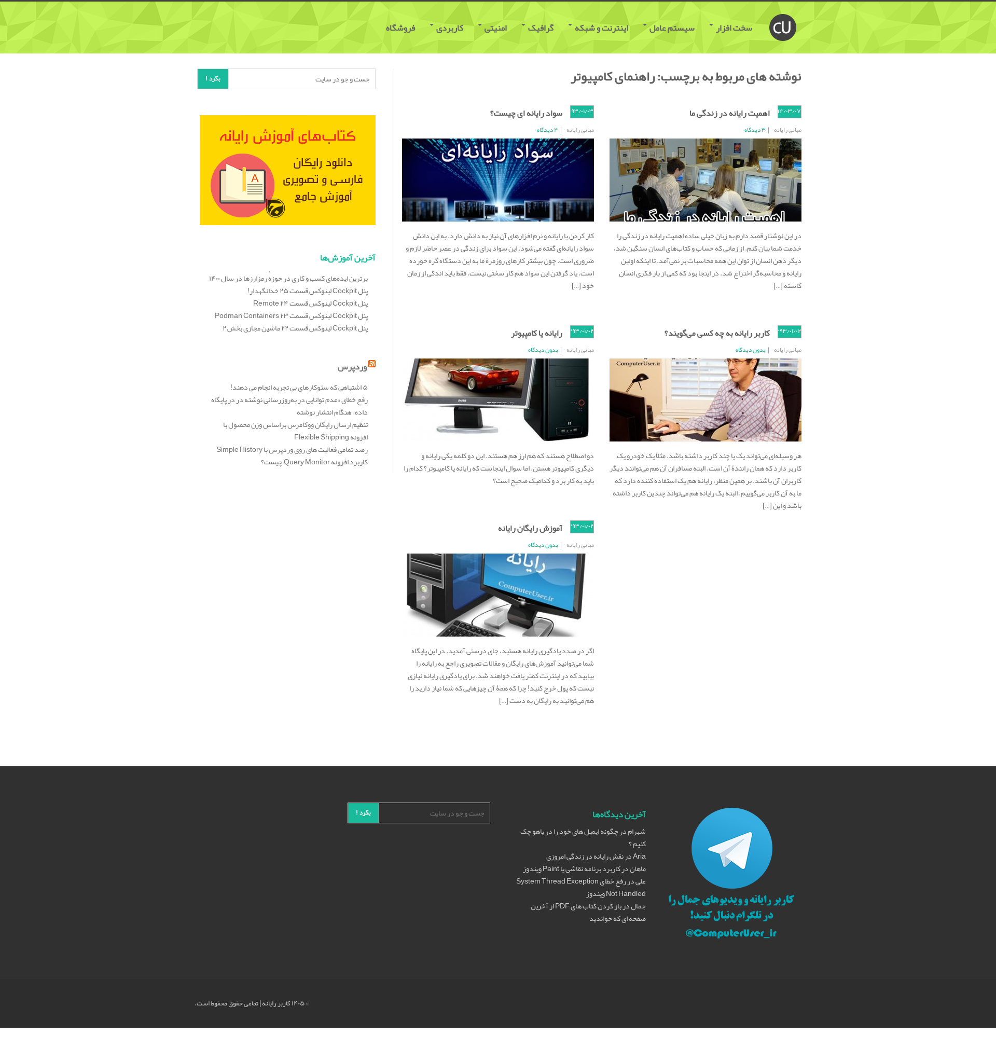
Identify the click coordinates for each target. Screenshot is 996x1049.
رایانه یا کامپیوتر (536, 333)
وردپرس (352, 366)
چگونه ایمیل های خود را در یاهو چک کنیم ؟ (583, 837)
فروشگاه (401, 27)
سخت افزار (734, 27)
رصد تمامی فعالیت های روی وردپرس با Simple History (292, 449)
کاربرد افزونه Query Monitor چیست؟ (314, 461)
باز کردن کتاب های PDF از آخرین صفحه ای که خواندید (588, 912)
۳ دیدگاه (755, 129)
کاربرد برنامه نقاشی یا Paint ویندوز (571, 868)
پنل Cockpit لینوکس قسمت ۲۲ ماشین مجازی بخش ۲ (295, 328)
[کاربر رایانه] (782, 14)
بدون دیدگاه (751, 349)
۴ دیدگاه (547, 129)
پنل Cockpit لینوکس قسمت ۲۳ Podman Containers (291, 315)
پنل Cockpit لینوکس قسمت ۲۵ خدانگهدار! (307, 290)
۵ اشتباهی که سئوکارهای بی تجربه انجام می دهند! (299, 387)
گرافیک (541, 27)
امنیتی (495, 27)
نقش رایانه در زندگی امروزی (585, 856)
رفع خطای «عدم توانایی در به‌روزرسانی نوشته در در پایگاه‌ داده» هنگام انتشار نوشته (289, 405)
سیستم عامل (672, 27)
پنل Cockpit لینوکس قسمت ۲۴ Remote (310, 303)
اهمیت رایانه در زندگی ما (729, 113)
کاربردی (450, 27)
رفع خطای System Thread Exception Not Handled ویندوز (581, 887)
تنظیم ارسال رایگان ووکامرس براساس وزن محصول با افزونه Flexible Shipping (295, 430)
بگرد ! (212, 78)
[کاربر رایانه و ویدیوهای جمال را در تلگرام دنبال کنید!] (731, 874)
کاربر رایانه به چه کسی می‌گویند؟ (717, 333)
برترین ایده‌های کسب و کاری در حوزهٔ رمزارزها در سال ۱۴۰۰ (288, 278)
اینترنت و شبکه (601, 27)
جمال (638, 906)
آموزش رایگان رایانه (530, 528)
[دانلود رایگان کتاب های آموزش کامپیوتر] (288, 172)
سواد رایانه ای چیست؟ (526, 113)
